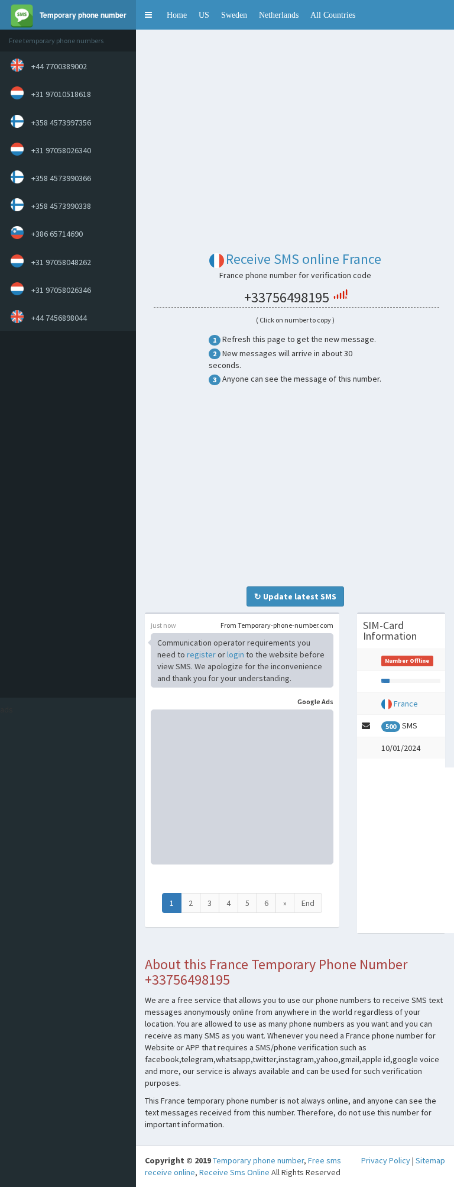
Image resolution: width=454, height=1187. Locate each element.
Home (177, 15)
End (307, 903)
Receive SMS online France (303, 259)
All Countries (332, 15)
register (201, 654)
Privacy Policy (385, 1160)
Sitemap (430, 1160)
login (235, 654)
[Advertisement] (65, 514)
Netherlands (279, 15)
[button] (148, 15)
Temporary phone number (258, 1160)
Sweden (234, 15)
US (204, 15)
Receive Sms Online (234, 1172)
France (406, 703)
